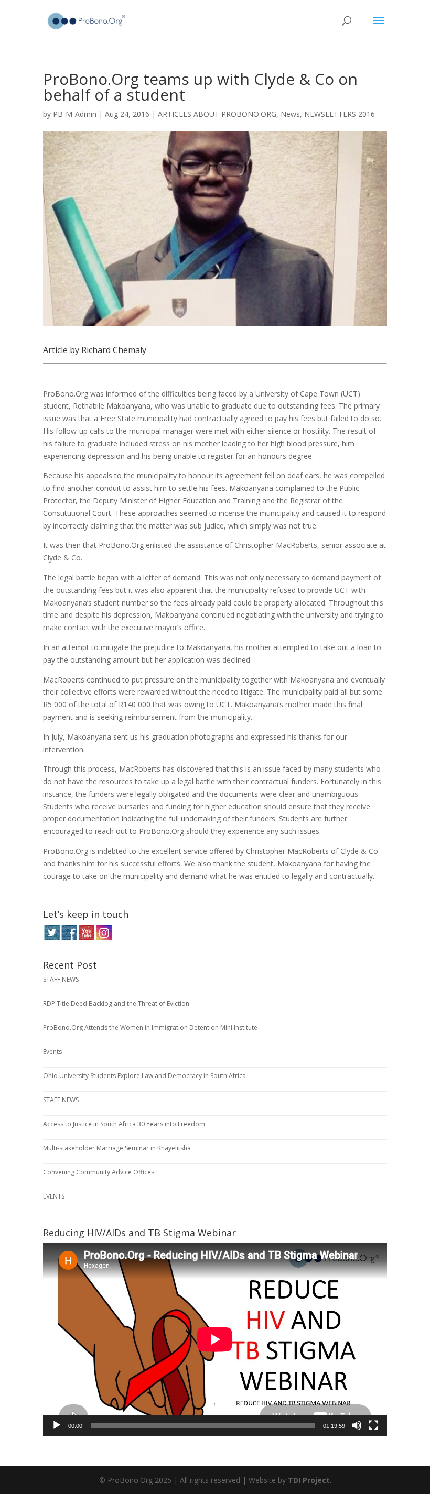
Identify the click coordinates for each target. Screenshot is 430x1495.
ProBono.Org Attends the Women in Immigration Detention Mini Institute (150, 1027)
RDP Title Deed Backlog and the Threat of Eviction (116, 1003)
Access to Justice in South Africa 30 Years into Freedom (124, 1123)
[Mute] (356, 1425)
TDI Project (309, 1480)
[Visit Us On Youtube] (86, 938)
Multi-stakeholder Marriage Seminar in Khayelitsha (117, 1148)
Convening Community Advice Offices (98, 1172)
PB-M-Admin (74, 114)
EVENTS (53, 1196)
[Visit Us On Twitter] (51, 938)
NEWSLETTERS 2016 (339, 114)
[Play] (56, 1425)
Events (52, 1051)
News (290, 114)
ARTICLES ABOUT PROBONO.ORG (217, 114)
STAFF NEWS (61, 979)
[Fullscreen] (373, 1425)
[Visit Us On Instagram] (103, 938)
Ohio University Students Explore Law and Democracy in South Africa (144, 1075)
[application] (215, 1339)
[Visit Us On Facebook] (69, 938)
